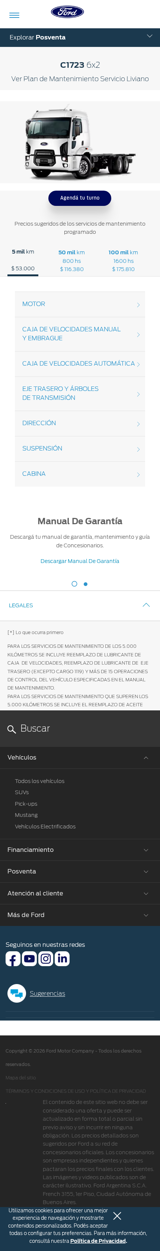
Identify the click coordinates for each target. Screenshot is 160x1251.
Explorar (37, 37)
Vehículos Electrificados (45, 827)
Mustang (26, 815)
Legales (21, 605)
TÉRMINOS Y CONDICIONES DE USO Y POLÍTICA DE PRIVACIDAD (76, 1091)
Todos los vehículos (39, 781)
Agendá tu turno (80, 198)
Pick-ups (26, 804)
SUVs (22, 792)
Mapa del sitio (21, 1078)
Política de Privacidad (98, 1241)
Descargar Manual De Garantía (80, 561)
